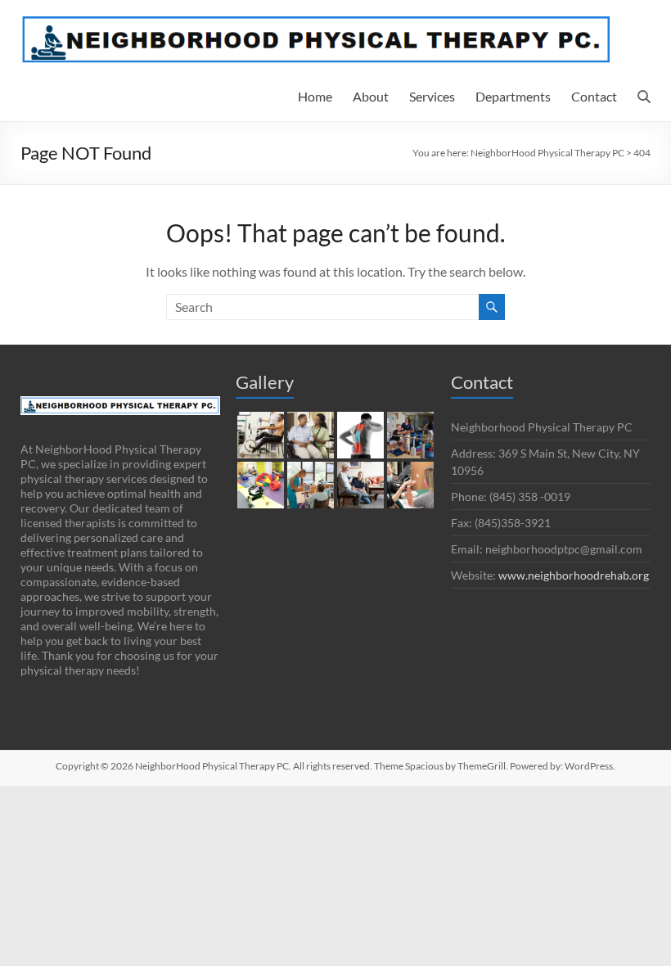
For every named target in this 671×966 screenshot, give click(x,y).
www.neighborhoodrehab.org (573, 575)
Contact (594, 96)
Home (315, 96)
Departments (513, 96)
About (371, 96)
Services (432, 96)
